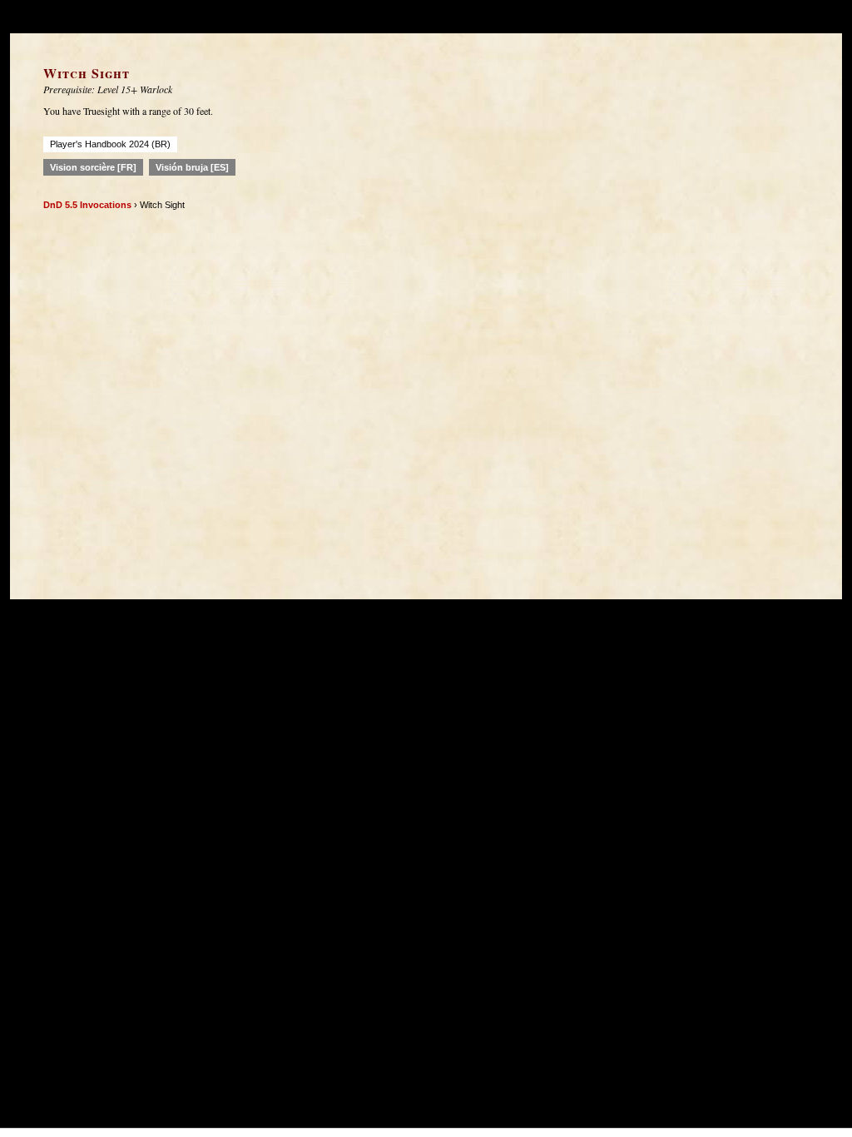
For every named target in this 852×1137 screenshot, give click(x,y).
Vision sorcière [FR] (93, 167)
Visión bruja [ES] (192, 167)
